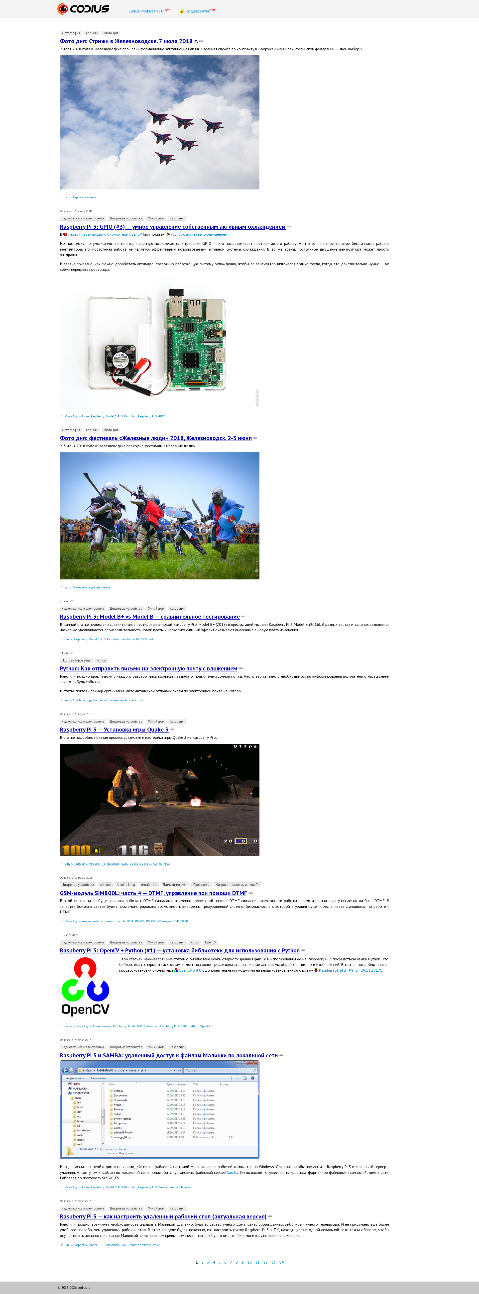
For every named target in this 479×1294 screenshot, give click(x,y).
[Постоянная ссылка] (201, 41)
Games (157, 863)
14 (281, 1262)
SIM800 (139, 921)
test (150, 639)
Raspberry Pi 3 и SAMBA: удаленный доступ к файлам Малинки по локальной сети (169, 1055)
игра (166, 863)
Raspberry (97, 416)
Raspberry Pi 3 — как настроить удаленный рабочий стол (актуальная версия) (163, 1216)
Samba (232, 1172)
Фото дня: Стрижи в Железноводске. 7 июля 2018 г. (129, 41)
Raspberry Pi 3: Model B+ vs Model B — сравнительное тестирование (150, 616)
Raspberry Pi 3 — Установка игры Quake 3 (114, 729)
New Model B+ (129, 639)
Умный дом (73, 416)
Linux (85, 416)
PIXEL (124, 863)
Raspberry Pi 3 (147, 416)
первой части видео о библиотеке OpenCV (105, 234)
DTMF (184, 921)
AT (159, 921)
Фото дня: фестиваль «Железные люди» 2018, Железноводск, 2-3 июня (156, 438)
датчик (109, 921)
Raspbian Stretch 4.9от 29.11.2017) (350, 970)
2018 (144, 639)
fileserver (185, 1187)
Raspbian (130, 416)
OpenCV (205, 1026)
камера (107, 1026)
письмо (114, 700)
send (68, 700)
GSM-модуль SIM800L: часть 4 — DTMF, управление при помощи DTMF (153, 893)
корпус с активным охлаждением (199, 234)
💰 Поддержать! (197, 10)
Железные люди (84, 587)
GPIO (161, 416)
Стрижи (78, 197)
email (103, 700)
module (120, 921)
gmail (123, 700)
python (94, 700)
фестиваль (103, 587)
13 (273, 1262)
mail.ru (133, 700)
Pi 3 (120, 416)
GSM (130, 921)
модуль (167, 921)
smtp (143, 700)
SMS (176, 921)
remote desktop (139, 1245)
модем (86, 921)
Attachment (80, 700)
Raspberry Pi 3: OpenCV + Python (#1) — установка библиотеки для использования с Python (180, 950)
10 (249, 1262)
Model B (111, 416)
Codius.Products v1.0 (149, 10)
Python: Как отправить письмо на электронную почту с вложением (148, 668)
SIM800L (150, 921)
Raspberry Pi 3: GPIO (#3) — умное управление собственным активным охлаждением (173, 226)
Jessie (155, 1245)
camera (69, 1026)
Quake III (145, 863)
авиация (90, 197)
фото (68, 197)
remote (173, 1187)
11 (257, 1262)
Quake (133, 863)
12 (265, 1262)
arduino (98, 921)
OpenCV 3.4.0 (190, 970)
